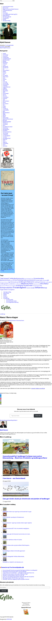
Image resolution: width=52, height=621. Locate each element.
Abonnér (4, 590)
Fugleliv (5, 88)
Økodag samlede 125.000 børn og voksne (13, 578)
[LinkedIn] (26, 396)
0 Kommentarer (20, 320)
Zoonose (5, 146)
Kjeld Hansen (6, 15)
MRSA (4, 115)
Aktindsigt (5, 55)
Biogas (4, 61)
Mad (4, 111)
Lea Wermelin (18, 283)
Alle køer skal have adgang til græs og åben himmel (16, 579)
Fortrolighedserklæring (12, 302)
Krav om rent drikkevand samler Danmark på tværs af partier (18, 576)
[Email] (26, 400)
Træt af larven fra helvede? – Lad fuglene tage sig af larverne (18, 572)
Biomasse (5, 62)
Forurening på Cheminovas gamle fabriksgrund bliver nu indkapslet (20, 570)
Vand (4, 141)
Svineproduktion (7, 132)
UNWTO (5, 139)
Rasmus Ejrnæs (10, 285)
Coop (4, 65)
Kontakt (5, 297)
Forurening (6, 84)
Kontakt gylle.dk (7, 16)
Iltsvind (4, 96)
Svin (41, 285)
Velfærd (38, 287)
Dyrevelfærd (6, 70)
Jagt (4, 99)
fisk (16, 280)
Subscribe (38, 415)
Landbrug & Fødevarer (26, 282)
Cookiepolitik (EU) (7, 10)
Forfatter (2, 46)
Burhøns (2, 420)
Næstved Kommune (8, 119)
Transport (5, 134)
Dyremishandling (39, 278)
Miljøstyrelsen (35, 283)
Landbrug (5, 108)
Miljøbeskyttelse (27, 284)
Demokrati (5, 67)
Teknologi (5, 133)
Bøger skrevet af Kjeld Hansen (10, 9)
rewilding (5, 124)
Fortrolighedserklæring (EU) (10, 14)
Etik (4, 74)
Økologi (5, 120)
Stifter (4, 19)
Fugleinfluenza (6, 87)
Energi (4, 73)
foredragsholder (9, 45)
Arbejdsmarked (7, 58)
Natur (4, 116)
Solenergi (5, 128)
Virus (4, 144)
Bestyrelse (5, 8)
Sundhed (5, 130)
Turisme (5, 137)
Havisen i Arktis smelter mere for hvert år (13, 575)
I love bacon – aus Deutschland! (14, 478)
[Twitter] (26, 397)
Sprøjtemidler (28, 285)
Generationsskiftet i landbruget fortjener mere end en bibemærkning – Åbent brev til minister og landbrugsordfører (25, 457)
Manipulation (6, 112)
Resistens (5, 123)
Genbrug (5, 89)
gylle (48, 280)
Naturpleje (5, 117)
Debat (4, 11)
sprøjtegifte (19, 285)
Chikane (5, 64)
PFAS (7, 285)
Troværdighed (6, 135)
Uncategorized (6, 138)
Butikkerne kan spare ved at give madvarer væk (15, 574)
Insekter (5, 98)
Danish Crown (30, 278)
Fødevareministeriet (29, 280)
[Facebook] (26, 394)
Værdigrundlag (6, 20)
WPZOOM (9, 619)
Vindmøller (5, 143)
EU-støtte (5, 75)
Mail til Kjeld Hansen (5, 47)
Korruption (5, 103)
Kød (4, 105)
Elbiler (4, 71)
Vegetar (5, 142)
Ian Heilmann (5, 282)
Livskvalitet (6, 110)
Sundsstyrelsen (36, 285)
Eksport (11, 280)
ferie (4, 78)
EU (14, 280)
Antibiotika (6, 57)
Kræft (4, 106)
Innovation (5, 97)
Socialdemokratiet (7, 126)
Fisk (4, 80)
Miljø (4, 114)
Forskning (5, 83)
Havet (4, 94)
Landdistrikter (12, 283)
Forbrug (5, 82)
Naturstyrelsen (2, 285)
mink (39, 283)
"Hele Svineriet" (4, 278)
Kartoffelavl (6, 101)
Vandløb (33, 287)
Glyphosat (5, 90)
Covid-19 (26, 278)
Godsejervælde (38, 280)
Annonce (5, 56)
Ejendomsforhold (5, 280)
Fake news (5, 76)
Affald (4, 53)
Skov (4, 125)
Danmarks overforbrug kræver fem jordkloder (15, 571)
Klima (4, 102)
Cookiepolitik (9, 299)
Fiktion (4, 79)
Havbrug (1, 282)
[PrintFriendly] (26, 402)
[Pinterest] (26, 398)
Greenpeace (44, 280)
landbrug (16, 282)
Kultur (4, 107)
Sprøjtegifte (6, 129)
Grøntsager (6, 93)
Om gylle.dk (6, 18)
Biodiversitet (6, 60)
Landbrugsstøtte (4, 284)
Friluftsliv (5, 85)
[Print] (26, 401)
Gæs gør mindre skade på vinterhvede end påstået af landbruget (26, 499)
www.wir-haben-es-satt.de (38, 388)
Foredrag (5, 13)
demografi (5, 66)
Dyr (3, 69)
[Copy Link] (26, 404)
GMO (4, 92)
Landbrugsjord (49, 282)
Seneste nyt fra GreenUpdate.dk (12, 567)
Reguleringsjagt (7, 121)
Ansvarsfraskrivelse (8, 6)
